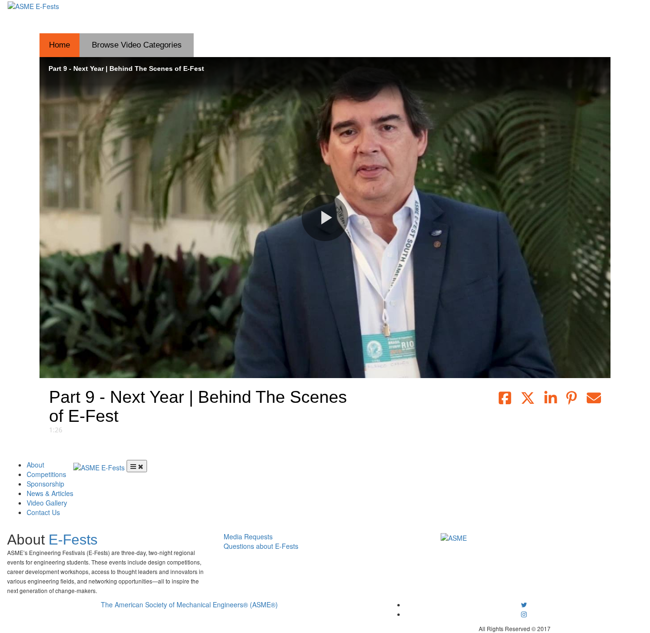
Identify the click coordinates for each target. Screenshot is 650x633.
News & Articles (50, 493)
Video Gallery (47, 502)
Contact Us (43, 512)
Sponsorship (45, 483)
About (35, 464)
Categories (137, 44)
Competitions (46, 474)
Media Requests (248, 536)
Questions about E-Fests (261, 546)
